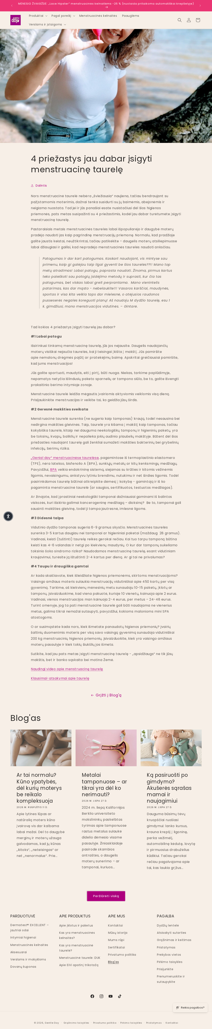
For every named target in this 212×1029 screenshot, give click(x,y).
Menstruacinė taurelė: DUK (79, 958)
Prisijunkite (165, 969)
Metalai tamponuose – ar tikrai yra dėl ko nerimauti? (104, 785)
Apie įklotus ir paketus (76, 925)
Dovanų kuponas (23, 967)
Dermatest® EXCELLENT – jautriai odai (29, 927)
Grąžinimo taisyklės (76, 1022)
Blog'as (113, 962)
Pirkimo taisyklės (169, 962)
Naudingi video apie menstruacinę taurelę (67, 669)
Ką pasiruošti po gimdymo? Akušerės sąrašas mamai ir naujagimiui (169, 788)
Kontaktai (115, 925)
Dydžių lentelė (168, 925)
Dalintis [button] (41, 185)
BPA (53, 469)
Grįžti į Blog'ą (109, 695)
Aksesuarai (18, 952)
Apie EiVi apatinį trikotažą (78, 965)
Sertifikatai (116, 947)
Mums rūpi (116, 940)
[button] (37, 15)
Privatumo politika (122, 955)
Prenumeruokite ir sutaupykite (171, 979)
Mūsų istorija (118, 933)
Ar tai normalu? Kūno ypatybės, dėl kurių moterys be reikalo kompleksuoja (39, 788)
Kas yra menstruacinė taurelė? (76, 948)
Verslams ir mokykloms (28, 959)
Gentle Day (52, 1022)
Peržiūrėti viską (106, 896)
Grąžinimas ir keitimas (174, 940)
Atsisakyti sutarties (171, 933)
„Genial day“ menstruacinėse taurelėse (65, 457)
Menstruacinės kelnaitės (29, 945)
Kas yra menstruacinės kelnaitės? (77, 935)
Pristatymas (166, 947)
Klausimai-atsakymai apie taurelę (60, 678)
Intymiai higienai (23, 937)
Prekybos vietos (169, 955)
